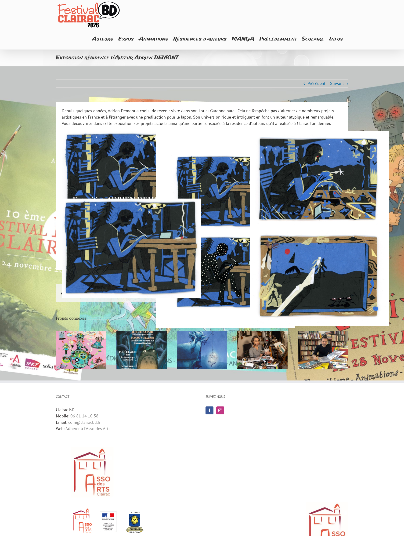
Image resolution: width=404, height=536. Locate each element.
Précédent (316, 83)
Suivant (337, 83)
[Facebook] (209, 410)
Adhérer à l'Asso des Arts (87, 428)
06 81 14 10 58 (84, 416)
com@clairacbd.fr (84, 422)
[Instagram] (220, 410)
